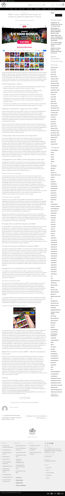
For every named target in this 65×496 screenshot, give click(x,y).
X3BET (3, 74)
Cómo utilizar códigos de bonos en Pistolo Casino (56, 44)
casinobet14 (54, 240)
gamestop (53, 316)
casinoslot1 (53, 271)
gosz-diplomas (55, 318)
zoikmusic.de (54, 387)
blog (52, 202)
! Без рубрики (54, 150)
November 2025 (55, 85)
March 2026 (54, 76)
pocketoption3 (54, 360)
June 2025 (53, 96)
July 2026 (53, 69)
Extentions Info (55, 303)
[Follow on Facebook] (45, 443)
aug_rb (52, 179)
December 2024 (55, 108)
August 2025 (54, 92)
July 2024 (53, 117)
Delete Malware (55, 292)
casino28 (53, 224)
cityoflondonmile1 (55, 280)
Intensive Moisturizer (21, 452)
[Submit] (44, 5)
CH (51, 276)
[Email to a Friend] (24, 398)
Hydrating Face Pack (7, 466)
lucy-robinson (54, 331)
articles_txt (53, 172)
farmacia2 (53, 307)
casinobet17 (54, 247)
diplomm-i (53, 294)
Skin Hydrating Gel (7, 474)
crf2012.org (53, 283)
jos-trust (53, 325)
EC (51, 298)
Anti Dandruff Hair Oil (35, 445)
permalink (36, 402)
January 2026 (54, 81)
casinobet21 (54, 251)
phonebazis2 (54, 353)
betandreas (54, 184)
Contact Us (19, 477)
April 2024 (53, 123)
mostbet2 (53, 338)
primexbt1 (53, 362)
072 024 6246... (11, 0)
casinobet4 (54, 260)
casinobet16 (54, 244)
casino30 (53, 231)
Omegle (53, 349)
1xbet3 (52, 154)
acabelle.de (54, 166)
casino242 (53, 217)
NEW (52, 342)
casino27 (53, 222)
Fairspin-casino (55, 305)
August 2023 (54, 137)
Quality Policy (19, 482)
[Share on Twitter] (22, 398)
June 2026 (53, 72)
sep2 (52, 367)
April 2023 (53, 141)
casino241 (53, 215)
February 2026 (54, 78)
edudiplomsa (54, 301)
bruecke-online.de (55, 206)
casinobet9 (53, 269)
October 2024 (54, 112)
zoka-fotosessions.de (56, 389)
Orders (47, 470)
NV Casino (53, 347)
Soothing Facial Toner (8, 477)
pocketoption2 (54, 358)
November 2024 (55, 110)
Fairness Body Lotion (21, 445)
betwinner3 (54, 197)
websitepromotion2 (56, 380)
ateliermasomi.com (56, 175)
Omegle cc (53, 351)
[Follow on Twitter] (50, 443)
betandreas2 (54, 186)
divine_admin (31, 20)
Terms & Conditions (21, 485)
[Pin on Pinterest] (27, 398)
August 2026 (54, 67)
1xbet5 (52, 159)
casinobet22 (54, 253)
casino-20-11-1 (54, 211)
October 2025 (54, 87)
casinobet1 (53, 238)
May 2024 (53, 121)
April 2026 (53, 74)
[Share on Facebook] (20, 398)
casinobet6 (53, 265)
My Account (49, 467)
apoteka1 (53, 168)
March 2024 (54, 126)
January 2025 (54, 105)
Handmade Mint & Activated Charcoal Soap (20, 467)
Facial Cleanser (6, 456)
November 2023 (55, 132)
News (52, 344)
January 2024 (54, 128)
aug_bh (53, 177)
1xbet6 (52, 161)
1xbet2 (52, 152)
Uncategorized (24, 12)
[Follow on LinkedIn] (52, 443)
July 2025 (53, 94)
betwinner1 (53, 193)
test (52, 369)
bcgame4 (53, 181)
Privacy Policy (19, 480)
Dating (52, 287)
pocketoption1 (54, 356)
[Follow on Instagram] (47, 443)
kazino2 (53, 327)
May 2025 (53, 99)
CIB (52, 278)
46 (51, 163)
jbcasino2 (53, 322)
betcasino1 (53, 190)
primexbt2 (53, 365)
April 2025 (53, 101)
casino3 (53, 229)
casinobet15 (54, 242)
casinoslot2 (54, 273)
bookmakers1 (54, 204)
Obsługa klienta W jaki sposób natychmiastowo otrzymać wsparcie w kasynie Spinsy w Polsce (12, 417)
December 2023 (55, 130)
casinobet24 (54, 256)
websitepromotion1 (56, 378)
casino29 (53, 226)
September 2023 (55, 135)
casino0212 (53, 213)
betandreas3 (54, 188)
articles (52, 170)
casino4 (53, 233)
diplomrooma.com (55, 296)
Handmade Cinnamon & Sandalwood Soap (20, 461)
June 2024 (53, 119)
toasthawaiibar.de (55, 371)
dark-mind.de (54, 285)
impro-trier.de (54, 320)
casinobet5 (53, 262)
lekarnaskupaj (54, 329)
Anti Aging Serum (7, 449)
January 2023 (54, 144)
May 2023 (53, 139)
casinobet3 (53, 258)
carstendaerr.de (55, 208)
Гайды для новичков (56, 392)
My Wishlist (48, 475)
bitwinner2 (53, 199)
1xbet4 (52, 157)
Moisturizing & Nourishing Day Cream (6, 470)
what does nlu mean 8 (56, 385)
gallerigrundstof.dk (55, 309)
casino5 (53, 235)
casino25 (53, 220)
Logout (47, 477)
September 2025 (55, 90)
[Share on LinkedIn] (29, 398)
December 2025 (55, 83)
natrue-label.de (54, 340)
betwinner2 (54, 195)
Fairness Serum (6, 459)
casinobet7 (53, 267)
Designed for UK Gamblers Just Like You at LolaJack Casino (57, 24)
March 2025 (54, 103)
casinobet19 (54, 249)
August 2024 (54, 114)
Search (52, 12)
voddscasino (54, 376)
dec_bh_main (54, 289)
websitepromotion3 (56, 382)
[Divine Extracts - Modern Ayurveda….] (13, 5)
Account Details (50, 472)
